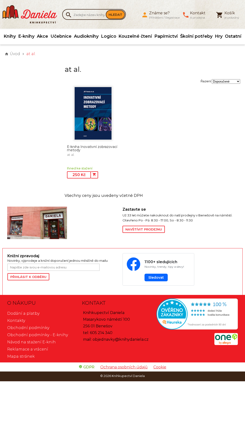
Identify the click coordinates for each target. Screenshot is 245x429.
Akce (42, 36)
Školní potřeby (196, 36)
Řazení (205, 81)
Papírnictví (166, 36)
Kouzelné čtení (135, 36)
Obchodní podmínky (28, 327)
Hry (219, 36)
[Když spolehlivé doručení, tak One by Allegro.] (226, 343)
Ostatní (233, 36)
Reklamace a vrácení (27, 349)
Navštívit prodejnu (143, 229)
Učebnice (61, 36)
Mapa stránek (21, 356)
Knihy (10, 36)
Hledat (115, 14)
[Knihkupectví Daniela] (32, 14)
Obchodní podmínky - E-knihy (37, 335)
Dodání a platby (23, 313)
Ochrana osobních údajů (124, 367)
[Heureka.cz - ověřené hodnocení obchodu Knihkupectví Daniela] (197, 314)
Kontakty (16, 320)
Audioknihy (86, 36)
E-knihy (26, 36)
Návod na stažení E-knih (31, 342)
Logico (108, 36)
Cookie (159, 367)
